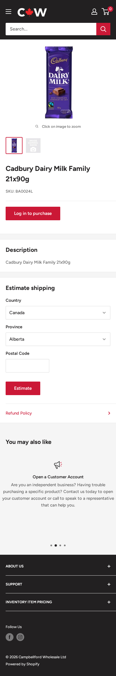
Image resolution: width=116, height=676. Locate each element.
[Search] (103, 29)
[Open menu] (8, 11)
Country (13, 300)
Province (14, 326)
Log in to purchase (33, 213)
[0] (105, 11)
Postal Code (17, 353)
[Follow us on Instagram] (20, 637)
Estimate (23, 388)
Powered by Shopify (22, 664)
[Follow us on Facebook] (10, 637)
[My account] (94, 11)
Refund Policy (19, 413)
